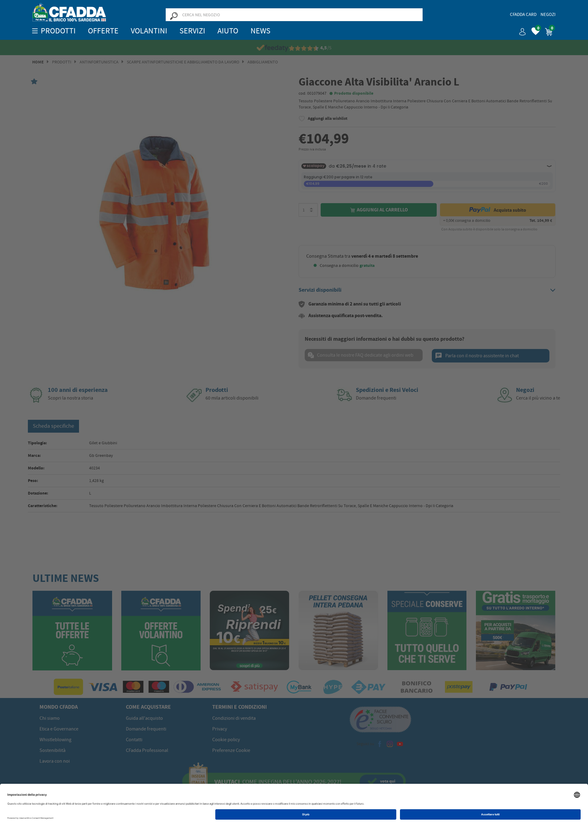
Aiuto (227, 31)
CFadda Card (523, 14)
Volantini (149, 31)
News (260, 31)
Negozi (548, 14)
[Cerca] (174, 15)
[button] (520, 29)
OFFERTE (103, 31)
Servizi (192, 31)
